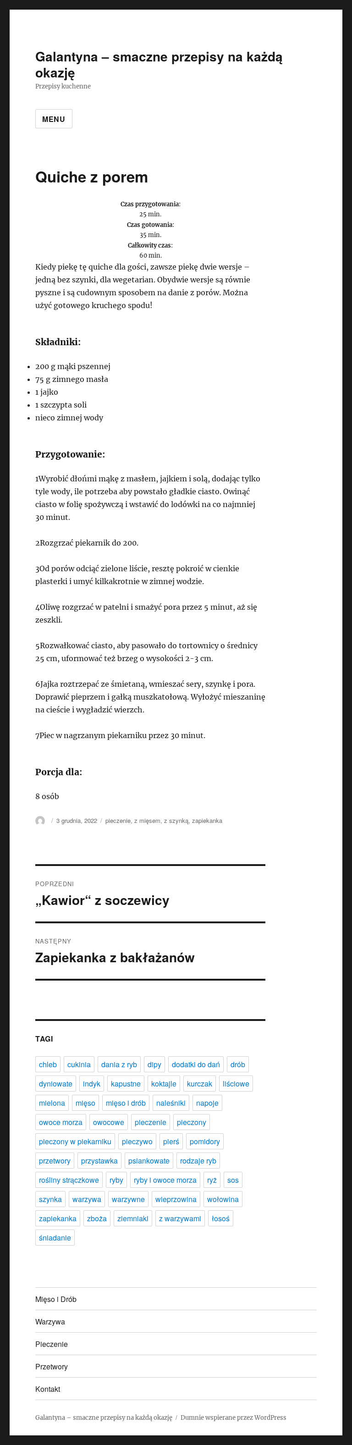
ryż (212, 1180)
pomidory (205, 1141)
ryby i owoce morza (165, 1180)
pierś (171, 1141)
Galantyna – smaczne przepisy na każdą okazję (159, 64)
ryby (116, 1180)
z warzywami (180, 1218)
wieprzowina (176, 1199)
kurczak (199, 1083)
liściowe (236, 1083)
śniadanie (55, 1237)
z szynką (176, 820)
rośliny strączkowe (69, 1180)
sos (233, 1180)
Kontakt (47, 1389)
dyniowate (55, 1083)
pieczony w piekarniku (75, 1141)
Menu (54, 119)
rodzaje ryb (198, 1160)
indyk (91, 1083)
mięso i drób (126, 1103)
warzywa (86, 1199)
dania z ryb (119, 1064)
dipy (154, 1064)
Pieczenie (51, 1344)
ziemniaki (132, 1218)
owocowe (108, 1122)
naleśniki (171, 1103)
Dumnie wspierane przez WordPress (233, 1418)
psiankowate (149, 1160)
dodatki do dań (196, 1064)
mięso (85, 1103)
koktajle (163, 1083)
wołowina (223, 1199)
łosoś (221, 1218)
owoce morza (60, 1122)
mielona (52, 1103)
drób (238, 1064)
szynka (50, 1199)
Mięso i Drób (56, 1299)
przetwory (55, 1160)
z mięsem (147, 820)
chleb (48, 1064)
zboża (97, 1218)
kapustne (126, 1083)
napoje (207, 1103)
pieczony (191, 1122)
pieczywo (137, 1141)
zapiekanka (207, 820)
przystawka (99, 1160)
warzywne (128, 1199)
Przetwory (51, 1366)
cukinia (79, 1064)
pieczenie (118, 820)
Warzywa (50, 1321)
